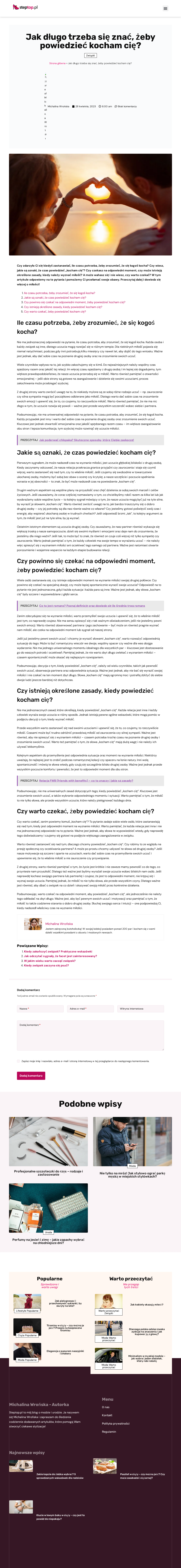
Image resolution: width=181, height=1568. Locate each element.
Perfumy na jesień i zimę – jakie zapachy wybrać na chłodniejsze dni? (48, 1241)
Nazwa (24, 1008)
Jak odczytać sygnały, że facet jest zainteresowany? (60, 956)
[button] (165, 8)
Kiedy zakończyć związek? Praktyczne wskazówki (58, 951)
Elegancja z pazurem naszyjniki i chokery (65, 1352)
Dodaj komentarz (30, 1024)
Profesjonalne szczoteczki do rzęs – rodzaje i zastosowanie (48, 1172)
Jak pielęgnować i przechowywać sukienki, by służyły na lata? (65, 1303)
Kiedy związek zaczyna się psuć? (46, 965)
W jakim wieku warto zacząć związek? (50, 961)
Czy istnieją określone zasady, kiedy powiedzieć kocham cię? (63, 307)
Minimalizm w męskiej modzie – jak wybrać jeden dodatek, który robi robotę (146, 1359)
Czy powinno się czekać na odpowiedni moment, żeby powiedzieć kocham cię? (74, 302)
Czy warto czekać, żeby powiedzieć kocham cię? (55, 311)
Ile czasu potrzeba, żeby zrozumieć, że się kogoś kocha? (59, 293)
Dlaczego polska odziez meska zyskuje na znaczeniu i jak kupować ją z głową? (147, 1332)
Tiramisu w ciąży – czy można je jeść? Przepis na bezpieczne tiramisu (65, 1328)
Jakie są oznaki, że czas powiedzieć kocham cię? (55, 297)
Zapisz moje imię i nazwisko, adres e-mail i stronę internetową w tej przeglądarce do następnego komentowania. (85, 1061)
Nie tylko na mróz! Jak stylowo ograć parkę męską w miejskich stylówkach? (132, 1174)
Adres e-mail (78, 1008)
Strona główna (57, 63)
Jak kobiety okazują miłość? (146, 1304)
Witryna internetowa (131, 1008)
